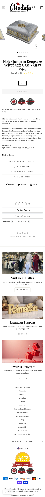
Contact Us (22, 430)
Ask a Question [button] (24, 216)
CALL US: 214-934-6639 (22, 434)
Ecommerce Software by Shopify (22, 495)
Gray (22, 83)
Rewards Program (22, 387)
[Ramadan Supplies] (22, 307)
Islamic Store (22, 56)
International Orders (22, 409)
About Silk (22, 423)
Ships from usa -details (22, 162)
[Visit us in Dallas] (22, 263)
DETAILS (22, 334)
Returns (23, 402)
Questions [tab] (22, 221)
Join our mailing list (22, 441)
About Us (22, 391)
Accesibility (22, 427)
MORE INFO (22, 290)
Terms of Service (22, 416)
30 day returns (22, 167)
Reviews (22, 405)
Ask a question (22, 177)
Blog (22, 420)
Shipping (22, 398)
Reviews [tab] (6, 221)
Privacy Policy (22, 412)
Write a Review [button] (23, 210)
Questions (22, 394)
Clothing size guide (22, 172)
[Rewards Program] (22, 351)
